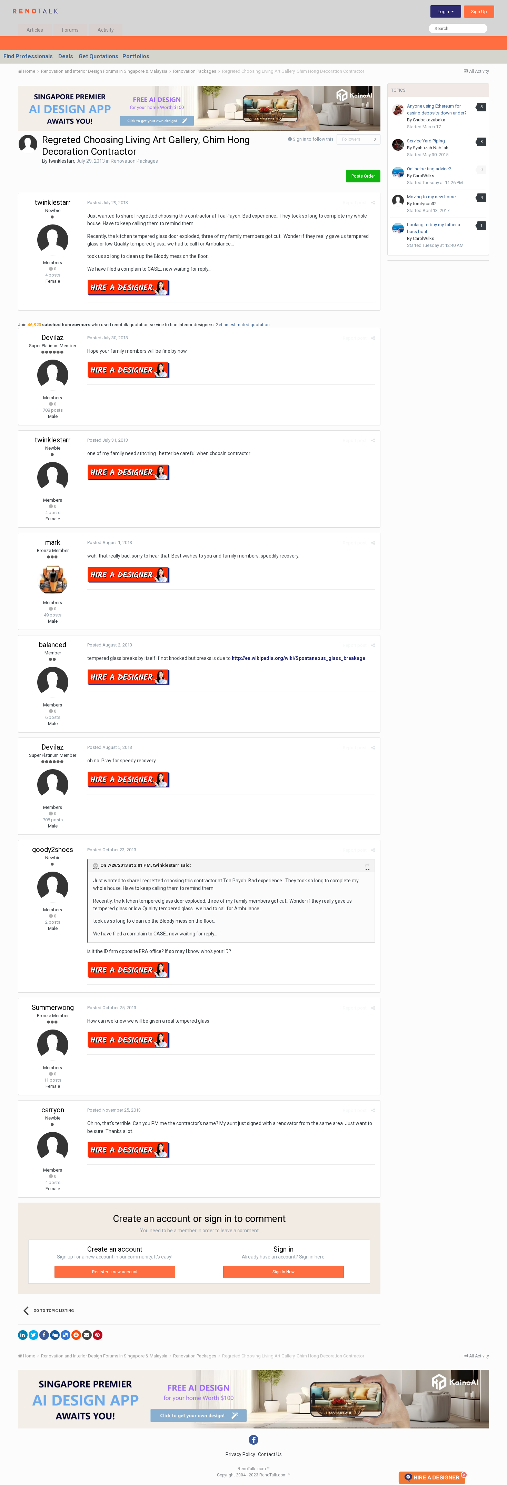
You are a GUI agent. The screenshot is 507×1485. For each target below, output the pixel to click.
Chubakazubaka (429, 119)
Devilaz (52, 337)
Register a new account (115, 1272)
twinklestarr (61, 161)
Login (444, 11)
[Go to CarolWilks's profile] (398, 173)
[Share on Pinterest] (97, 1335)
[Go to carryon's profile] (52, 1147)
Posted (107, 202)
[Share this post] (373, 202)
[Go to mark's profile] (52, 579)
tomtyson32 (425, 203)
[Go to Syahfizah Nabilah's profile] (398, 145)
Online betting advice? (429, 168)
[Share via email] (87, 1335)
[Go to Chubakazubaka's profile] (398, 110)
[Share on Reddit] (76, 1335)
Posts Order (363, 176)
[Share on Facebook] (44, 1335)
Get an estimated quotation (243, 324)
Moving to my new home (431, 196)
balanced (52, 645)
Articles (35, 30)
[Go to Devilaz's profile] (52, 375)
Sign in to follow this (313, 139)
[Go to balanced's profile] (52, 682)
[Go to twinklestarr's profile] (28, 144)
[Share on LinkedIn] (23, 1335)
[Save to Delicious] (65, 1335)
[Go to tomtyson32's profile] (398, 201)
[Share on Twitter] (33, 1335)
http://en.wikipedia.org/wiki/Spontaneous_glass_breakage (298, 658)
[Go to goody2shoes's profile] (52, 887)
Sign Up (479, 11)
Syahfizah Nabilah (430, 147)
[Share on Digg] (55, 1335)
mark (52, 542)
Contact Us (270, 1454)
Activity (106, 30)
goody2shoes (52, 849)
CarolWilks (423, 175)
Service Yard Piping (426, 140)
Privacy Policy (240, 1454)
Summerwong (53, 1007)
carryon (52, 1110)
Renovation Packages (134, 161)
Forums (70, 30)
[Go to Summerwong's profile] (52, 1045)
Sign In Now (283, 1272)
